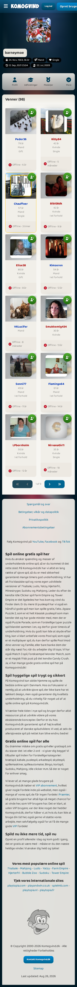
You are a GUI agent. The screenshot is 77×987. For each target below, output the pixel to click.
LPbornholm (21, 445)
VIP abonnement (46, 785)
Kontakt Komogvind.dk (38, 959)
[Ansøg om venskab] (32, 112)
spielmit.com (60, 885)
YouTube (38, 541)
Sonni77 (21, 384)
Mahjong (25, 868)
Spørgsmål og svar (38, 504)
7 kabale (12, 868)
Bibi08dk (56, 204)
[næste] (49, 484)
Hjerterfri (14, 873)
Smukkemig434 (56, 327)
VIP (15, 826)
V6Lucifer (21, 327)
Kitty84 (56, 139)
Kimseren (56, 265)
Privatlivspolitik (38, 519)
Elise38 (21, 265)
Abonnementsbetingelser (38, 527)
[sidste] (60, 484)
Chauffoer (21, 204)
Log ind (48, 6)
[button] (68, 82)
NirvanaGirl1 (56, 445)
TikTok (66, 541)
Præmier (64, 794)
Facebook (51, 541)
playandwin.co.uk (39, 885)
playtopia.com (16, 885)
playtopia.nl (30, 890)
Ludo (37, 868)
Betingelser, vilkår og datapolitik (38, 512)
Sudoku (44, 873)
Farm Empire (60, 868)
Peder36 (21, 139)
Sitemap (38, 968)
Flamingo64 (56, 384)
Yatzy (46, 868)
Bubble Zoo (29, 873)
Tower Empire (60, 873)
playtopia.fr (47, 890)
